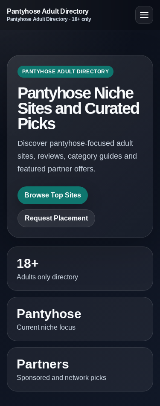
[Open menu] (144, 15)
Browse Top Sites (52, 195)
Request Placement (56, 218)
